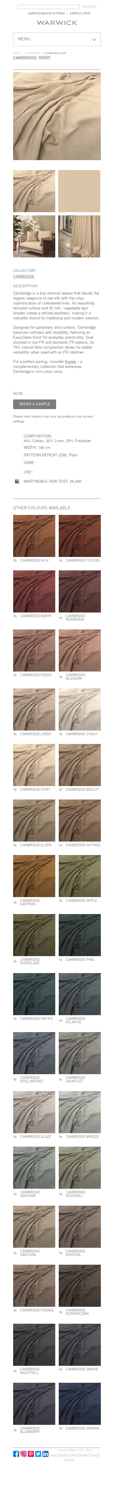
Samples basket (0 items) (46, 13)
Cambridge (32, 53)
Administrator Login (63, 1454)
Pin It (31, 1454)
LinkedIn (45, 1454)
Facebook (16, 1454)
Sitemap (82, 1454)
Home (16, 53)
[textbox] (49, 7)
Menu (24, 39)
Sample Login (80, 13)
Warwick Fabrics (57, 22)
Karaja (70, 361)
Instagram (23, 1454)
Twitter (38, 1454)
